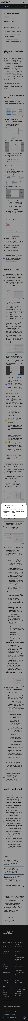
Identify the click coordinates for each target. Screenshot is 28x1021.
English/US (5, 515)
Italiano (13, 515)
